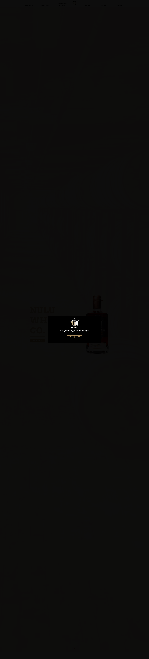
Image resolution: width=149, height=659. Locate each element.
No (79, 337)
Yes (70, 337)
